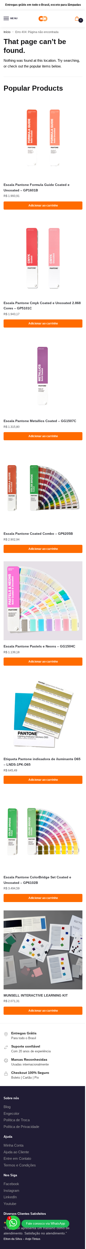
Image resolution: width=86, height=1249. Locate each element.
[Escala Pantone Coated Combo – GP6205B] (43, 488)
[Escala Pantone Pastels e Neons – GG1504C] (43, 600)
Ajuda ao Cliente (16, 1152)
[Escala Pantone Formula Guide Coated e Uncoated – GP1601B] (43, 139)
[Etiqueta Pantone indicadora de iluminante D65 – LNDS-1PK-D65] (43, 713)
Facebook (11, 1184)
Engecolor (11, 1113)
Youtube (10, 1204)
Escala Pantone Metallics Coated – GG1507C (40, 421)
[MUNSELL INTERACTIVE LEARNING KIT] (43, 949)
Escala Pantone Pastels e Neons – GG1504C (39, 646)
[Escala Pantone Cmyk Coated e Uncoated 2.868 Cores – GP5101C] (43, 257)
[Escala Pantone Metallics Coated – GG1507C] (43, 375)
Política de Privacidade (21, 1127)
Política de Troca (17, 1120)
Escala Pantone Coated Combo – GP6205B (38, 533)
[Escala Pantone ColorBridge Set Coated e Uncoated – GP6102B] (43, 831)
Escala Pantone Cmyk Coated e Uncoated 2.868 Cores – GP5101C (42, 305)
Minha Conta (13, 1145)
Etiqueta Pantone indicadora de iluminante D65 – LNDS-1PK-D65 (42, 761)
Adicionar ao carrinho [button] (43, 205)
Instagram (11, 1190)
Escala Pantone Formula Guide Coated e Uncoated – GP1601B (37, 187)
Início (7, 32)
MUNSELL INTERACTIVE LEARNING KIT (36, 995)
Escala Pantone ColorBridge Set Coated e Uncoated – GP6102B (37, 880)
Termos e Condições (20, 1165)
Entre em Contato (17, 1158)
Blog (7, 1107)
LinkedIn (10, 1197)
